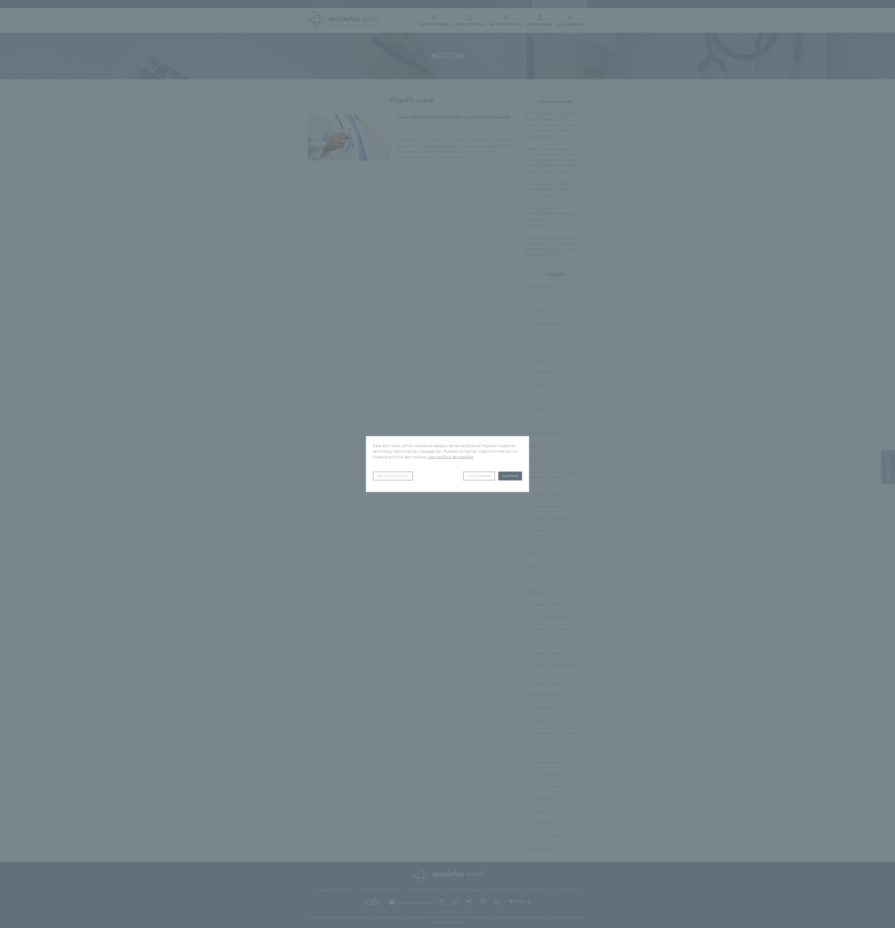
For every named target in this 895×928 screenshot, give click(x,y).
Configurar (479, 476)
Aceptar (510, 476)
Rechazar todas (393, 476)
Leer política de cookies (450, 457)
